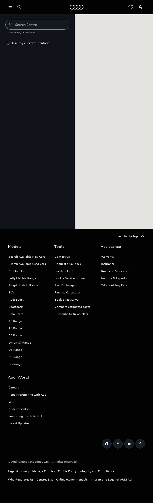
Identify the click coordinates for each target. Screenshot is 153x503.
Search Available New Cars (27, 256)
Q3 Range (15, 349)
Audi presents (18, 409)
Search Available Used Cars (27, 263)
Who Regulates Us (20, 479)
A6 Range (15, 335)
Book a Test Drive (66, 299)
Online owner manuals (72, 479)
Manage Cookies (43, 471)
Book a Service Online (70, 278)
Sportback (16, 306)
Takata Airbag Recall (115, 285)
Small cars (16, 314)
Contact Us (62, 256)
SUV (11, 292)
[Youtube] (129, 444)
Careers (14, 387)
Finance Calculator (67, 292)
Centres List (45, 479)
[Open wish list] (130, 7)
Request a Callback (68, 263)
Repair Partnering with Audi (28, 394)
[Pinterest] (140, 444)
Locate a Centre (65, 271)
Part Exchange (65, 285)
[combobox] (37, 24)
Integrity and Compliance (96, 471)
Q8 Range (15, 364)
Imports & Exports (114, 278)
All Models (16, 271)
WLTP (12, 401)
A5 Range (15, 328)
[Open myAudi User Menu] (140, 7)
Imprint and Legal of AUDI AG (111, 479)
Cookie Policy (67, 471)
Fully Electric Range (22, 278)
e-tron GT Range (20, 342)
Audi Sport (16, 299)
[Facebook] (107, 444)
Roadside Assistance (115, 271)
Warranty (107, 256)
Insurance (108, 263)
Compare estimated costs (72, 306)
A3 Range (15, 321)
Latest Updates (19, 423)
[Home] (76, 7)
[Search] (19, 7)
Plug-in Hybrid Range (23, 285)
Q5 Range (15, 356)
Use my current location (30, 43)
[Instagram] (118, 444)
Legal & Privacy (18, 471)
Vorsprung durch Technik (26, 416)
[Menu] (11, 7)
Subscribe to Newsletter (71, 314)
